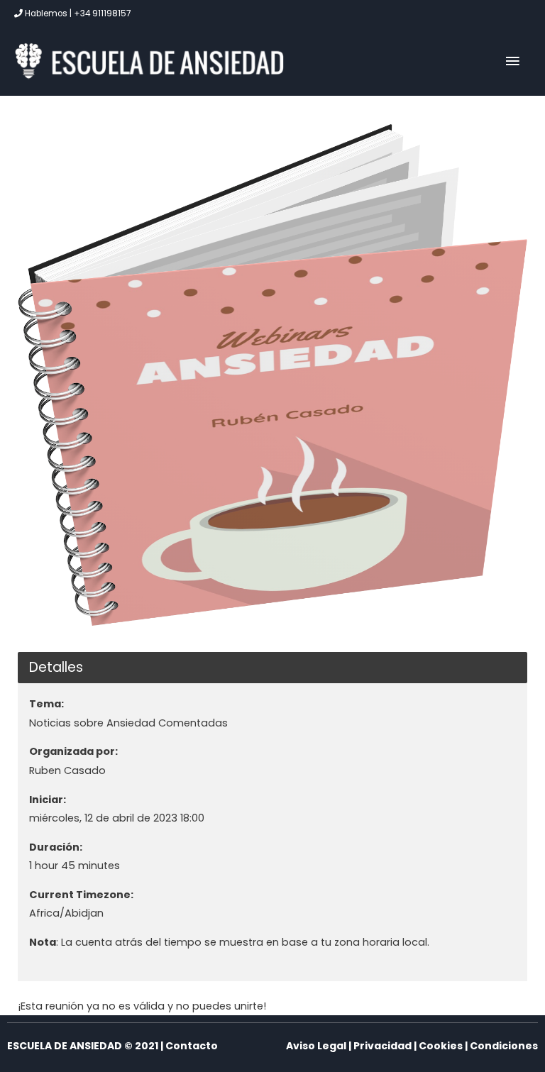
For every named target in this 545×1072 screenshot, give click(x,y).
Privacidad (382, 1046)
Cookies (441, 1046)
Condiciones (504, 1046)
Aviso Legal (316, 1046)
